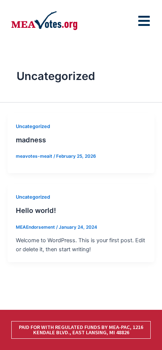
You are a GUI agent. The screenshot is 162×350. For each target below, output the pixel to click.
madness (31, 140)
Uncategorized (33, 126)
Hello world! (36, 210)
